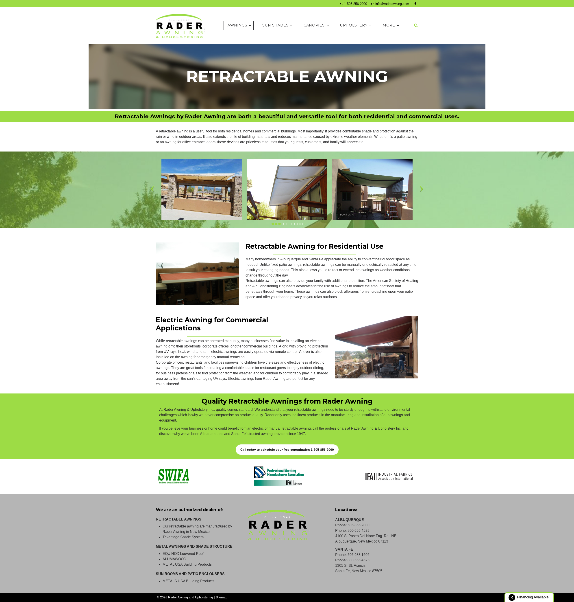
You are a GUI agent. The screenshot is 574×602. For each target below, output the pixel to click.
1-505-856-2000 (355, 4)
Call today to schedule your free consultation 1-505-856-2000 (287, 449)
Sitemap (221, 597)
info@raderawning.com (392, 4)
